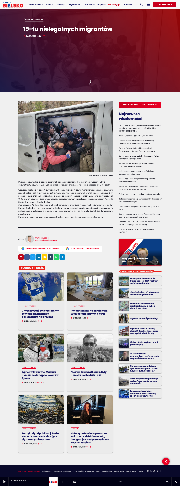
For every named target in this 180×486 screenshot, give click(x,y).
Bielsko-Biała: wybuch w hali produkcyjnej (144, 343)
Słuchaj (164, 5)
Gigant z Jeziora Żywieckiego (144, 318)
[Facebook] (161, 471)
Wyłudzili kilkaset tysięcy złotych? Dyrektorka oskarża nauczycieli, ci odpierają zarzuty (144, 332)
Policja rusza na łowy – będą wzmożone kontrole (139, 194)
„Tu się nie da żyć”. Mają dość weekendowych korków (144, 293)
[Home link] (13, 4)
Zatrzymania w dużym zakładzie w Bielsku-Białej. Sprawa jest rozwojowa (143, 393)
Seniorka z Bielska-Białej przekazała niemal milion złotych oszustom (142, 306)
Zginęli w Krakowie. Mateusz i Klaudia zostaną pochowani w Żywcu (40, 375)
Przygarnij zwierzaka (135, 258)
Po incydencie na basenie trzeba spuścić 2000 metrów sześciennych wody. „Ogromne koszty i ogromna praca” (144, 283)
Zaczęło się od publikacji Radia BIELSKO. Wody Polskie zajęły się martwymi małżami (40, 436)
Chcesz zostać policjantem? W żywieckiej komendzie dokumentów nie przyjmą (40, 314)
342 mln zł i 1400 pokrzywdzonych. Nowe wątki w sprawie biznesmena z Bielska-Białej (144, 357)
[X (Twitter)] (151, 471)
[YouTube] (148, 471)
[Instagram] (157, 471)
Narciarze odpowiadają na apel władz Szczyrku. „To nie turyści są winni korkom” (143, 368)
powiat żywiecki (34, 19)
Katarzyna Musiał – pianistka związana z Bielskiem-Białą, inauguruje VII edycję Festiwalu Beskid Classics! (90, 438)
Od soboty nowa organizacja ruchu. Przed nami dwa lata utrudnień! (144, 381)
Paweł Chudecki (42, 238)
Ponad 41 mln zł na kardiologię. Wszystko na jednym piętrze (89, 312)
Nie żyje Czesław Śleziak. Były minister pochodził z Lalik (89, 373)
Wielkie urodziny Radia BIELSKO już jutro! (136, 136)
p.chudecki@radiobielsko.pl (46, 240)
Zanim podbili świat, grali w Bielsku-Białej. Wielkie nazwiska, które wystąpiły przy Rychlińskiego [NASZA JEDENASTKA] (140, 128)
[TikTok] (154, 471)
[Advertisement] (90, 59)
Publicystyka (128, 254)
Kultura (75, 429)
